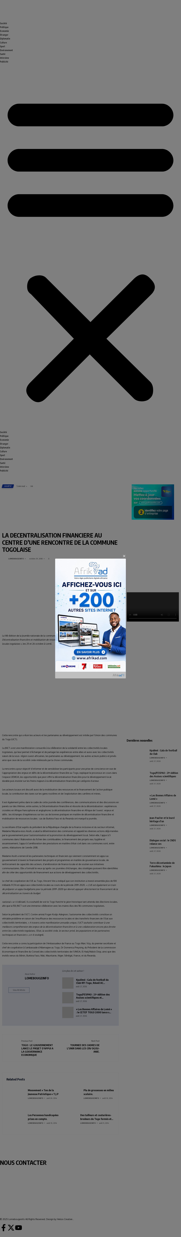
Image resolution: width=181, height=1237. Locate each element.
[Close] (124, 556)
